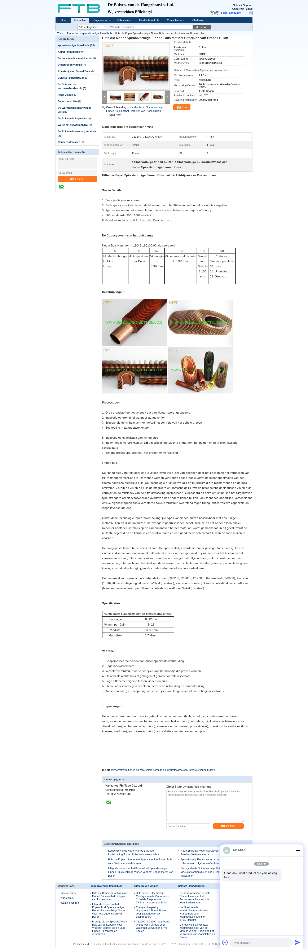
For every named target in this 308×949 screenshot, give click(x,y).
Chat (184, 107)
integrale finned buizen (202, 770)
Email (249, 8)
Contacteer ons (175, 20)
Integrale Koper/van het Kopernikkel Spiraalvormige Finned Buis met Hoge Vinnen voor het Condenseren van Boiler (140, 872)
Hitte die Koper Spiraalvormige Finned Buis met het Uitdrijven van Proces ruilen (109, 896)
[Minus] (297, 850)
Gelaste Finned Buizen (71, 77)
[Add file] (225, 942)
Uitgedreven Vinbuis (70, 64)
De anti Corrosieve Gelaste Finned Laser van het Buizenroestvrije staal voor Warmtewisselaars (195, 898)
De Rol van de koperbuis (72, 118)
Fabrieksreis (124, 20)
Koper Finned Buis (69, 51)
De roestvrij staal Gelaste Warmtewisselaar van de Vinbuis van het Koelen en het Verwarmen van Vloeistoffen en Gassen (197, 931)
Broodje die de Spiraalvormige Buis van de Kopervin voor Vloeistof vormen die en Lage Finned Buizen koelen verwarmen (213, 872)
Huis (63, 20)
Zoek (204, 27)
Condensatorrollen (69, 142)
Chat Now (238, 8)
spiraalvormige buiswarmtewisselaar (166, 770)
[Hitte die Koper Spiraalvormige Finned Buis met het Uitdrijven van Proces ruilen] (136, 66)
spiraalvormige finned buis (97, 33)
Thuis (60, 33)
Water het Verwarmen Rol (73, 125)
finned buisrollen (68, 101)
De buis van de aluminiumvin (75, 58)
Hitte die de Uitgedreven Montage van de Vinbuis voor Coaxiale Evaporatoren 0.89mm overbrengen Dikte (152, 898)
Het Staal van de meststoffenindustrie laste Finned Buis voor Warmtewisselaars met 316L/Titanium (194, 913)
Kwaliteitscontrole (149, 20)
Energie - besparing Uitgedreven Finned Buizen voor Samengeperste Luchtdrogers (151, 912)
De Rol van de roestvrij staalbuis (77, 131)
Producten (80, 20)
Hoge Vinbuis (66, 94)
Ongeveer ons (101, 20)
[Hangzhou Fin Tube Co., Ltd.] (82, 8)
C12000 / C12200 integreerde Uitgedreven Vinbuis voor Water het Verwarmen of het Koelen (153, 926)
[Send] (297, 942)
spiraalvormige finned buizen (127, 770)
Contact (79, 179)
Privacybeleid (81, 944)
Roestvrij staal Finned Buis (74, 71)
